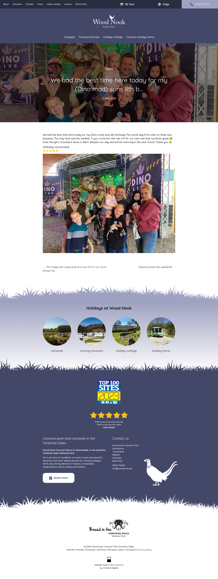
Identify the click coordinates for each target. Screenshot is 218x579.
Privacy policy (145, 549)
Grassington (88, 463)
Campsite (69, 37)
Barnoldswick (117, 564)
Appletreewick (50, 466)
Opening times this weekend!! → (157, 267)
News (109, 69)
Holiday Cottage (112, 37)
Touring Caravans (89, 37)
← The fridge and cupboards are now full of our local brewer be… (74, 268)
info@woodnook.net (122, 468)
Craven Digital (110, 568)
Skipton (77, 463)
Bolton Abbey (65, 466)
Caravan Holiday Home (140, 37)
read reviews (109, 427)
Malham (81, 466)
